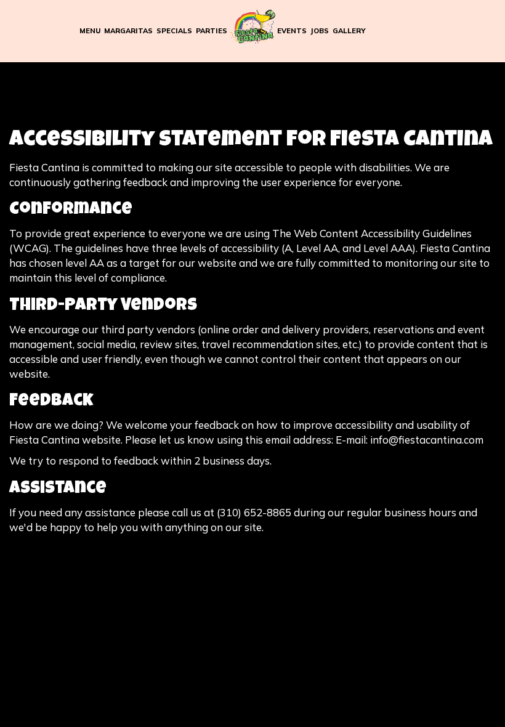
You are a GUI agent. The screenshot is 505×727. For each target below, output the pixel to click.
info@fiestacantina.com (426, 439)
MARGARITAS (128, 30)
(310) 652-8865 (254, 512)
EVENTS (292, 30)
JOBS (319, 30)
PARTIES (211, 30)
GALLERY (349, 30)
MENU (89, 30)
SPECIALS (174, 30)
